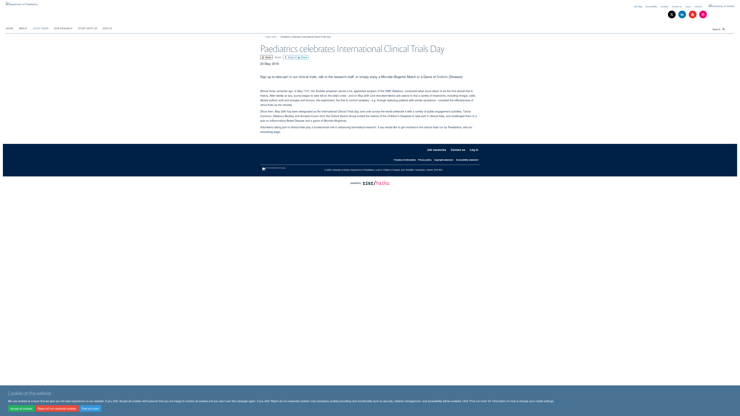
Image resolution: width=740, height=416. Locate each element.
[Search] (723, 29)
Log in (688, 6)
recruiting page (270, 132)
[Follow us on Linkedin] (682, 14)
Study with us (87, 28)
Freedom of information (405, 159)
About (23, 28)
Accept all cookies (21, 408)
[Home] (260, 37)
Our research (63, 28)
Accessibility (651, 6)
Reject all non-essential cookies (57, 408)
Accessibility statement (467, 159)
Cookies (664, 6)
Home (9, 28)
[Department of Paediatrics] (22, 3)
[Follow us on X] (672, 14)
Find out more (90, 408)
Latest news (40, 28)
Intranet (698, 6)
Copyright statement (443, 159)
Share (268, 57)
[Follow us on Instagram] (703, 14)
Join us (107, 28)
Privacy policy (425, 159)
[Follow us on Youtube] (693, 14)
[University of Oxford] (718, 6)
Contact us (677, 6)
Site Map (638, 6)
